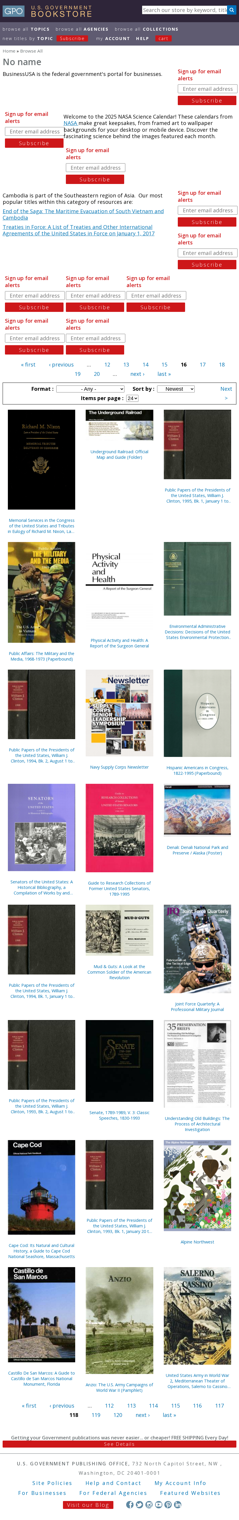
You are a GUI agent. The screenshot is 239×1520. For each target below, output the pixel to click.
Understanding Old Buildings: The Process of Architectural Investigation (197, 1124)
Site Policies (52, 1482)
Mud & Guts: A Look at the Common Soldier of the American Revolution (119, 972)
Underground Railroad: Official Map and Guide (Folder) (119, 454)
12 (107, 364)
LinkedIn (177, 1504)
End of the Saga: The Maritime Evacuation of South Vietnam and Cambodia (83, 214)
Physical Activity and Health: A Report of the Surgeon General (119, 643)
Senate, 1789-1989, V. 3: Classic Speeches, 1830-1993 (119, 1115)
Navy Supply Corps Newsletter (119, 767)
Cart (163, 38)
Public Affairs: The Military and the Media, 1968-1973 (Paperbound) (41, 656)
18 (222, 364)
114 (153, 1405)
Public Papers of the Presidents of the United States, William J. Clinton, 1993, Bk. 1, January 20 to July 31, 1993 (119, 1225)
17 (202, 364)
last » (164, 373)
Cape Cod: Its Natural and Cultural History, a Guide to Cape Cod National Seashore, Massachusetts (41, 1251)
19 (77, 373)
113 (131, 1405)
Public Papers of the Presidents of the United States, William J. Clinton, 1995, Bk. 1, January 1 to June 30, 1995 (197, 495)
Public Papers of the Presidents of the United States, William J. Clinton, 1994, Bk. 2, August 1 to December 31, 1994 (41, 755)
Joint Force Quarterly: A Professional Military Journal (197, 1006)
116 (197, 1405)
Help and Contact (113, 1482)
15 (164, 364)
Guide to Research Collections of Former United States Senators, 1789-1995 (119, 888)
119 (96, 1414)
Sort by (143, 388)
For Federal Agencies (113, 1492)
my (113, 38)
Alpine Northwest (197, 1242)
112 (109, 1405)
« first (28, 364)
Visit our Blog (88, 1504)
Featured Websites (190, 1492)
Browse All (26, 29)
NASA (71, 122)
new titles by (44, 38)
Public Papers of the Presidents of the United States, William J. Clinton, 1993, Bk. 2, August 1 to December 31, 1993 (41, 1106)
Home (9, 51)
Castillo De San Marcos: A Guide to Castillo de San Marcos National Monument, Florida (41, 1378)
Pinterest (168, 1504)
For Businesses (42, 1492)
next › (137, 373)
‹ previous (61, 364)
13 (126, 364)
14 (145, 364)
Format (41, 388)
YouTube (158, 1504)
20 (97, 373)
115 (175, 1405)
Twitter (139, 1504)
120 (117, 1414)
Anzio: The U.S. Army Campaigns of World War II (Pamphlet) (119, 1387)
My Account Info (180, 1482)
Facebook (129, 1504)
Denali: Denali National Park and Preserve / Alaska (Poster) (197, 850)
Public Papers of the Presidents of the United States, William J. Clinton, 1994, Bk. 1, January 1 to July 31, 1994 (41, 990)
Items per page (101, 398)
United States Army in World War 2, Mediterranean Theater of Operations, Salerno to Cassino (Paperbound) (197, 1381)
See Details (119, 1444)
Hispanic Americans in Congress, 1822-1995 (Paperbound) (197, 770)
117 (219, 1405)
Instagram (149, 1504)
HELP (142, 38)
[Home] (50, 14)
